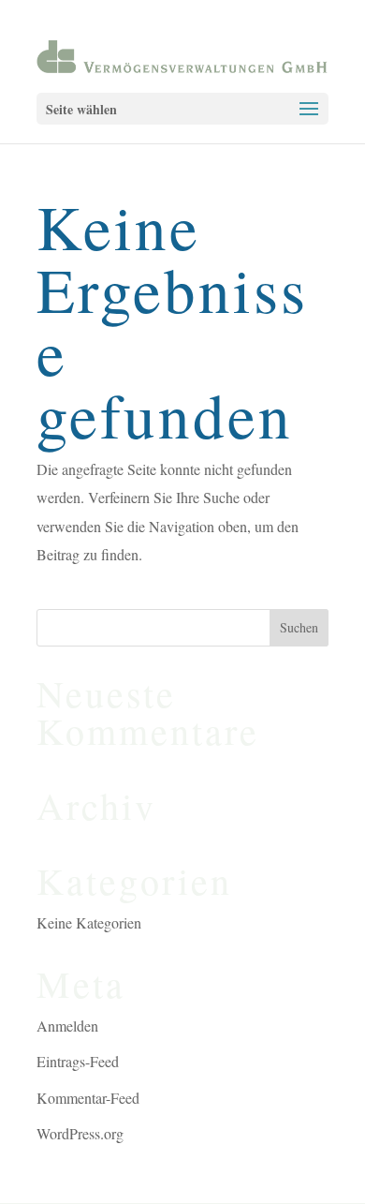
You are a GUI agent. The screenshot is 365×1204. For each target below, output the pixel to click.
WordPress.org (80, 1133)
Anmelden (67, 1025)
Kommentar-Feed (87, 1097)
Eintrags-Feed (77, 1061)
